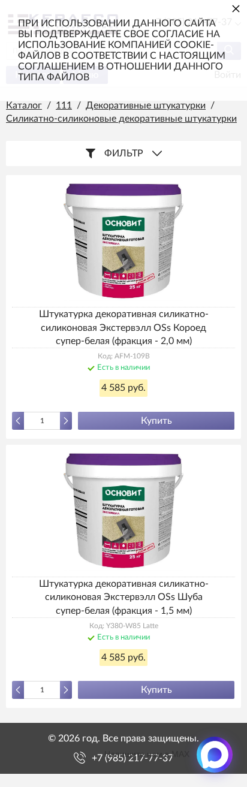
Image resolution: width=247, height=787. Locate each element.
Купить (156, 421)
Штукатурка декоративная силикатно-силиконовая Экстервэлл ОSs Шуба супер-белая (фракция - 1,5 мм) (124, 597)
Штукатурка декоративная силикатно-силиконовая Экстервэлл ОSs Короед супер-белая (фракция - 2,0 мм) (124, 327)
